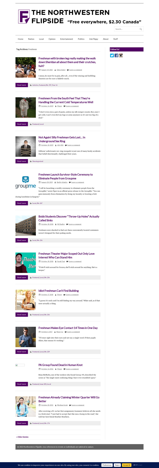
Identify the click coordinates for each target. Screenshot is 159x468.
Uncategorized (37, 161)
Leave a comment (75, 70)
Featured (42, 85)
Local (41, 39)
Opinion (52, 39)
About (105, 39)
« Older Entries (22, 437)
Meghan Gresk (62, 405)
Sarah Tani (61, 261)
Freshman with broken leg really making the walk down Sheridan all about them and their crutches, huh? (67, 62)
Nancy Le (59, 332)
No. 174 (47, 423)
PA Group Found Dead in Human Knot (61, 364)
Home (20, 39)
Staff (115, 39)
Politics (81, 39)
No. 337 (48, 85)
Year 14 (54, 85)
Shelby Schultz (62, 182)
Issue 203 (43, 384)
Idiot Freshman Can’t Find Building (59, 290)
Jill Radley (61, 224)
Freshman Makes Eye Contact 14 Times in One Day (68, 327)
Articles (35, 85)
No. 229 (47, 352)
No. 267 (39, 203)
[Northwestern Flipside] (79, 25)
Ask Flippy (93, 39)
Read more (21, 85)
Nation (31, 39)
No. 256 (39, 240)
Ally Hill (60, 145)
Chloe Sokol (61, 70)
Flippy (59, 106)
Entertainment (66, 39)
